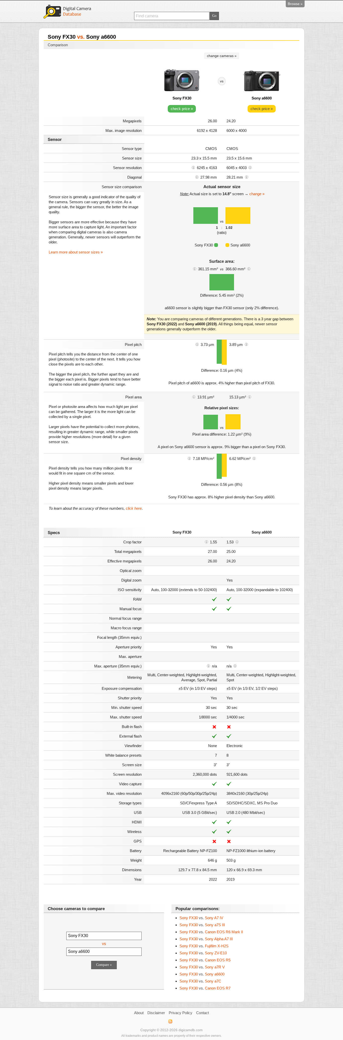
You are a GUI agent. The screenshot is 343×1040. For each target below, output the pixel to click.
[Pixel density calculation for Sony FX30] (189, 458)
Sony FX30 (182, 98)
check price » (182, 109)
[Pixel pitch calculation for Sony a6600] (246, 344)
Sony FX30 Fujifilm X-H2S (204, 946)
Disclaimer (156, 1013)
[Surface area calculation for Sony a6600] (248, 268)
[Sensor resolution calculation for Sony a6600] (250, 167)
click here (134, 508)
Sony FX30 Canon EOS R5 (205, 960)
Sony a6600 (262, 98)
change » (256, 194)
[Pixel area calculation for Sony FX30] (193, 396)
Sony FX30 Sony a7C (200, 981)
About (139, 1013)
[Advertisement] (94, 83)
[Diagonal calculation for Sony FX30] (196, 177)
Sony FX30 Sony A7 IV (201, 918)
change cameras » (222, 56)
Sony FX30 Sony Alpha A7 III (206, 939)
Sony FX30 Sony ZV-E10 (203, 953)
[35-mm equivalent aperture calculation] (208, 665)
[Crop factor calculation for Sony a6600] (237, 541)
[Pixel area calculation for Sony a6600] (249, 396)
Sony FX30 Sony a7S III (202, 925)
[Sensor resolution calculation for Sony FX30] (193, 167)
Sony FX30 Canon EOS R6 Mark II (211, 932)
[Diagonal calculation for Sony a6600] (246, 177)
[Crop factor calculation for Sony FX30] (206, 541)
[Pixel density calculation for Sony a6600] (254, 458)
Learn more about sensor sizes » (76, 252)
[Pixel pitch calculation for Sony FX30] (197, 344)
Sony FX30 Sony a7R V (202, 967)
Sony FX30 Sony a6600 (202, 974)
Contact (202, 1013)
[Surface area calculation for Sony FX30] (194, 268)
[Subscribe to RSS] (170, 1021)
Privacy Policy (180, 1013)
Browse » (295, 4)
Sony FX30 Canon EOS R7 (205, 988)
